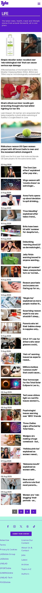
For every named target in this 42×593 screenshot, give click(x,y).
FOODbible (5, 582)
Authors (25, 574)
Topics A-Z (26, 569)
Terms (3, 545)
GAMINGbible (6, 573)
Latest (24, 560)
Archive (25, 564)
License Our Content (27, 541)
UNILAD (3, 563)
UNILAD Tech (6, 577)
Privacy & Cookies (8, 549)
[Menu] (39, 4)
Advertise (4, 540)
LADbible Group (7, 554)
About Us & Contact (26, 549)
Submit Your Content (21, 534)
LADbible (4, 559)
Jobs (23, 555)
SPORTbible (5, 568)
